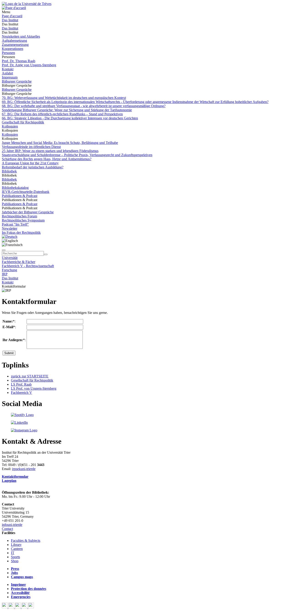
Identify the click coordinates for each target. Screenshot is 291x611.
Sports (15, 557)
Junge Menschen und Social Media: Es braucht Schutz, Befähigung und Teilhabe (60, 143)
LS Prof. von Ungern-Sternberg (33, 388)
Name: (8, 321)
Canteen (17, 549)
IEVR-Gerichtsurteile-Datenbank (25, 192)
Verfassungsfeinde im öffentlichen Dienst (31, 147)
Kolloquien (10, 126)
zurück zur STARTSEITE (29, 376)
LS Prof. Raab (21, 384)
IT (12, 553)
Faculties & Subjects (25, 540)
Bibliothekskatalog (15, 188)
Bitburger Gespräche (17, 81)
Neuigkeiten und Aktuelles (21, 36)
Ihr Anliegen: (13, 340)
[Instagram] (25, 607)
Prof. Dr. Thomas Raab (18, 61)
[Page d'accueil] (14, 8)
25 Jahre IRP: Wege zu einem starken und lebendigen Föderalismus (50, 151)
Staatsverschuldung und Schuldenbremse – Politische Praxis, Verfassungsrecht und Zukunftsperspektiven (77, 155)
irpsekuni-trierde (23, 469)
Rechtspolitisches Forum (19, 216)
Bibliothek (9, 171)
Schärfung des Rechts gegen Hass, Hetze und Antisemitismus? (46, 159)
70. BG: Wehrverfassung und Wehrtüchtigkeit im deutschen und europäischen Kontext (64, 98)
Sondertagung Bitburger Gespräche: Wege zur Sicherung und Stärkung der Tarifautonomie (67, 110)
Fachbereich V (21, 392)
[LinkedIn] (31, 607)
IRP (5, 274)
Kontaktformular (15, 476)
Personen (8, 53)
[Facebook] (5, 607)
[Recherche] (46, 254)
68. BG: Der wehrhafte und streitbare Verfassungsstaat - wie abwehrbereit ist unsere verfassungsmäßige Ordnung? (84, 106)
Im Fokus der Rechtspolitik (21, 232)
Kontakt (7, 69)
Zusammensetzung (15, 45)
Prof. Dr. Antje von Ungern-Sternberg (29, 65)
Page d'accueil (12, 16)
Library (16, 545)
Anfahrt (7, 73)
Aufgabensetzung (14, 40)
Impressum (10, 77)
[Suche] (3, 250)
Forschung (9, 270)
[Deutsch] (9, 237)
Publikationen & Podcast (19, 196)
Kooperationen (12, 49)
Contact (7, 529)
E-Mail (8, 327)
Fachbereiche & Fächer (18, 262)
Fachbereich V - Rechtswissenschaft (28, 266)
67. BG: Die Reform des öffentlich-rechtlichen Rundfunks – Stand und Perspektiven (62, 114)
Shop (14, 561)
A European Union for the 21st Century (30, 163)
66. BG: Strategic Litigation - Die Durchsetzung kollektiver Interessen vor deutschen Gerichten (70, 118)
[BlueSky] (11, 607)
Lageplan (9, 481)
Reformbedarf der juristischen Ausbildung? (32, 167)
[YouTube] (18, 607)
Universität (10, 258)
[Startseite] (26, 4)
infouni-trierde (12, 525)
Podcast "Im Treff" (15, 224)
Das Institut (10, 20)
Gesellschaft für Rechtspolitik (23, 122)
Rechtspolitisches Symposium (23, 220)
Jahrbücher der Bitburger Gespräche (28, 212)
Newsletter (9, 228)
